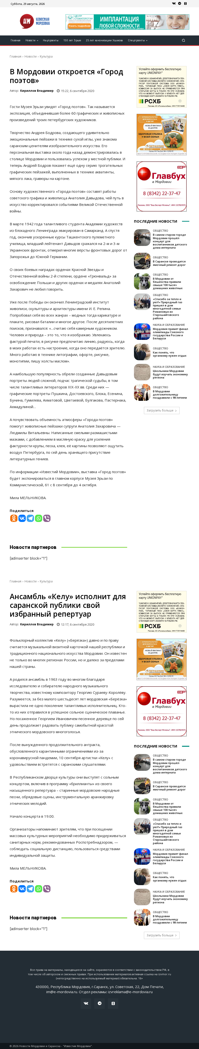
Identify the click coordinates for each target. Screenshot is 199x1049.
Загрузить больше (160, 410)
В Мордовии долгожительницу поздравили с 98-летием (170, 394)
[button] (183, 40)
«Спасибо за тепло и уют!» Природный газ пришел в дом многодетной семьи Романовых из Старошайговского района (167, 308)
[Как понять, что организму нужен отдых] (142, 352)
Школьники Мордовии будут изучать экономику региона (170, 374)
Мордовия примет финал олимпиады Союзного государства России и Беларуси (170, 333)
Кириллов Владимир (37, 91)
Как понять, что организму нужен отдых (169, 354)
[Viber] (46, 518)
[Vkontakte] (22, 518)
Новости (31, 56)
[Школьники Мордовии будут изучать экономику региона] (142, 372)
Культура (46, 56)
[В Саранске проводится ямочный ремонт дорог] (142, 261)
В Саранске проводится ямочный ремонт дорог (169, 263)
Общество (160, 230)
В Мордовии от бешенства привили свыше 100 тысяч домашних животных (167, 283)
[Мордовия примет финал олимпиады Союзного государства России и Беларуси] (142, 331)
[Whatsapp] (38, 518)
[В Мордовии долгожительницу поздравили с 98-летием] (142, 392)
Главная (15, 56)
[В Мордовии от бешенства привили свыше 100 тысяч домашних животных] (142, 281)
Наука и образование (169, 324)
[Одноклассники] (185, 4)
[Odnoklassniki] (13, 518)
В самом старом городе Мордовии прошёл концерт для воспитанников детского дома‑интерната (170, 241)
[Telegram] (179, 4)
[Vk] (174, 4)
